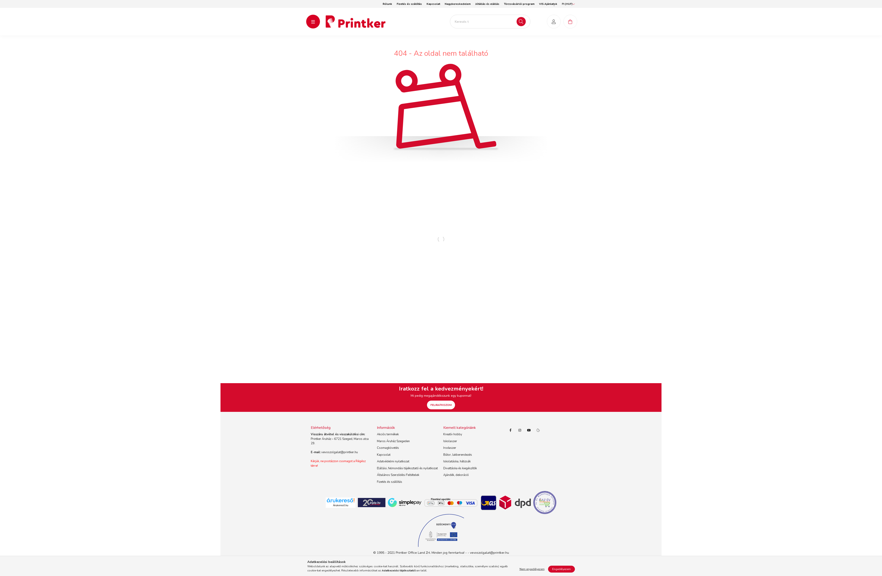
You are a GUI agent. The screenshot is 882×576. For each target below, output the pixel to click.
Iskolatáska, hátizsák (457, 461)
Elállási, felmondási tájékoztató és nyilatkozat (407, 468)
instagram (519, 430)
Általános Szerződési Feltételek (398, 475)
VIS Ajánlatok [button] (548, 4)
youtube (529, 430)
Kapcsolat (433, 4)
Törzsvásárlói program (519, 4)
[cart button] (570, 21)
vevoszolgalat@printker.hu (339, 452)
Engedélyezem (561, 569)
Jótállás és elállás (487, 4)
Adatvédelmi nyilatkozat (393, 461)
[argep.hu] (371, 502)
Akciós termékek (388, 434)
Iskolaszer (450, 441)
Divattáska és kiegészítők (460, 468)
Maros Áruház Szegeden (393, 441)
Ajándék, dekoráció (456, 475)
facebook (510, 430)
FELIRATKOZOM (441, 405)
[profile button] (554, 21)
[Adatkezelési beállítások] (538, 430)
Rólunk (387, 4)
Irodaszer (449, 448)
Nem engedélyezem (532, 569)
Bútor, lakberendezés (457, 455)
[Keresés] (521, 21)
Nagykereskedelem (458, 4)
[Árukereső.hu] (340, 500)
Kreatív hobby (452, 434)
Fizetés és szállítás (409, 4)
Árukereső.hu (340, 505)
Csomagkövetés (388, 448)
